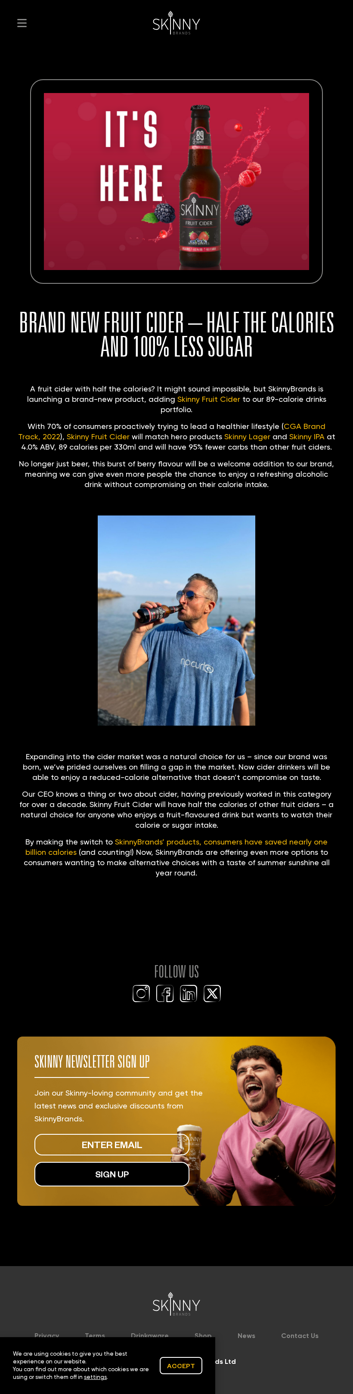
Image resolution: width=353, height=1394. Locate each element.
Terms (95, 1336)
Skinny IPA (307, 436)
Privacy (46, 1336)
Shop (203, 1336)
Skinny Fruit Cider (208, 399)
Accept (181, 1365)
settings (95, 1377)
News (246, 1336)
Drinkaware (150, 1336)
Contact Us (300, 1336)
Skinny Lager (247, 436)
